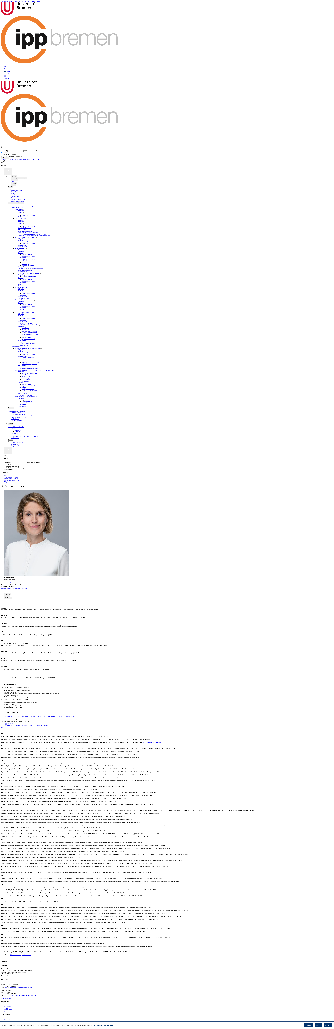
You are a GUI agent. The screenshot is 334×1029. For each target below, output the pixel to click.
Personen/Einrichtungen (9, 154)
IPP (39, 159)
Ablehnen (318, 1025)
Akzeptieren (328, 1025)
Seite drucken (4, 958)
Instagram (7, 1019)
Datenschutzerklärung (100, 1025)
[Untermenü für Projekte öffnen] (23, 212)
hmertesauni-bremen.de (18, 987)
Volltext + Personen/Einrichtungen (12, 156)
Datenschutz (7, 1006)
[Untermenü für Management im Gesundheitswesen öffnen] (34, 300)
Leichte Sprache (8, 1009)
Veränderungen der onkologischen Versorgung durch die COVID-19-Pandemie (26, 725)
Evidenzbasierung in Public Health (10, 582)
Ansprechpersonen (6, 998)
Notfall (6, 1008)
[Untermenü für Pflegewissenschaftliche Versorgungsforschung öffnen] (41, 348)
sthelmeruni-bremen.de (14, 588)
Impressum (7, 1005)
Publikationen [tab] (8, 597)
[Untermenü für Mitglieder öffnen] (24, 275)
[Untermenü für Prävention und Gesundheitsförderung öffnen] (36, 237)
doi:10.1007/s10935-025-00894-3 (152, 742)
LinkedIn (6, 1021)
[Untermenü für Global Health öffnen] (23, 209)
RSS (2, 956)
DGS (5, 1011)
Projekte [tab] (7, 596)
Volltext (5, 152)
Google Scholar (5, 724)
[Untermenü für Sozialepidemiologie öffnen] (26, 248)
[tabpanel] (167, 654)
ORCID (3, 727)
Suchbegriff (4, 151)
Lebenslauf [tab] (7, 594)
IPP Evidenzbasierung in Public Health (20, 955)
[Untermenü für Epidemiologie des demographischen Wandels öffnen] (40, 273)
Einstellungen (308, 1025)
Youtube (6, 1018)
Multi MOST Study (9, 723)
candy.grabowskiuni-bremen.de (21, 995)
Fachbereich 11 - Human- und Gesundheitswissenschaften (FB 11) (19, 159)
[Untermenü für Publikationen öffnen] (26, 356)
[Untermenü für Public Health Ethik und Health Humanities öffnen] (39, 325)
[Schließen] (8, 441)
